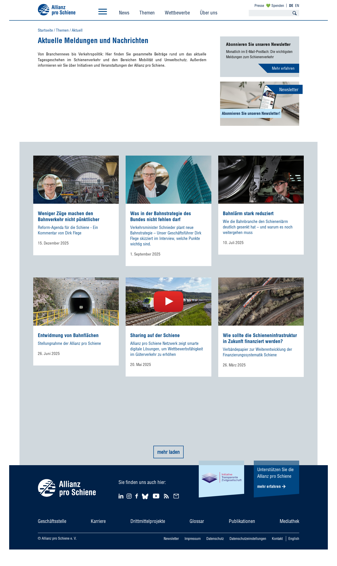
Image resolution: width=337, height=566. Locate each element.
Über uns (208, 13)
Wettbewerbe (177, 13)
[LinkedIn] (122, 496)
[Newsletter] (176, 496)
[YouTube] (157, 496)
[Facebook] (137, 496)
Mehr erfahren (283, 68)
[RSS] (167, 496)
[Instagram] (129, 497)
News (124, 13)
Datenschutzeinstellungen (247, 538)
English (293, 538)
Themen (147, 13)
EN (297, 5)
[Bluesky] (145, 499)
